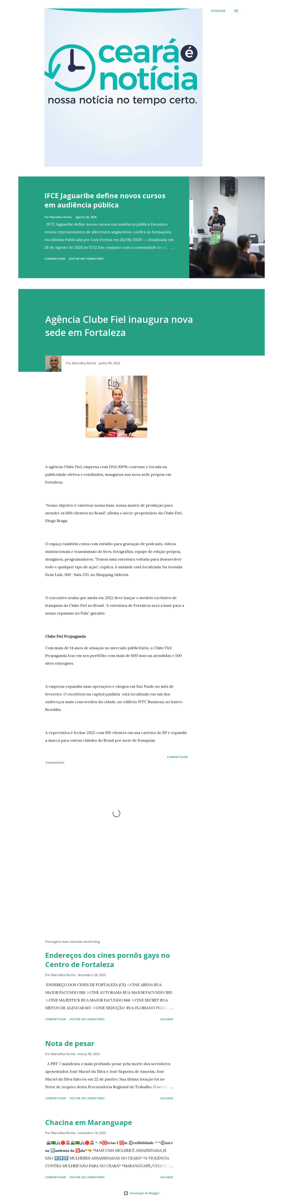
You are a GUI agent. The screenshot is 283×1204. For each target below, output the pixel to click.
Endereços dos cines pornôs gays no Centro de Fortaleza (107, 959)
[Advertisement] (110, 892)
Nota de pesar (69, 1043)
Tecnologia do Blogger (143, 1193)
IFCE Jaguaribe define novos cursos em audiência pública (104, 200)
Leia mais (166, 1019)
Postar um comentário (86, 258)
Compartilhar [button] (54, 258)
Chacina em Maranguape (88, 1122)
